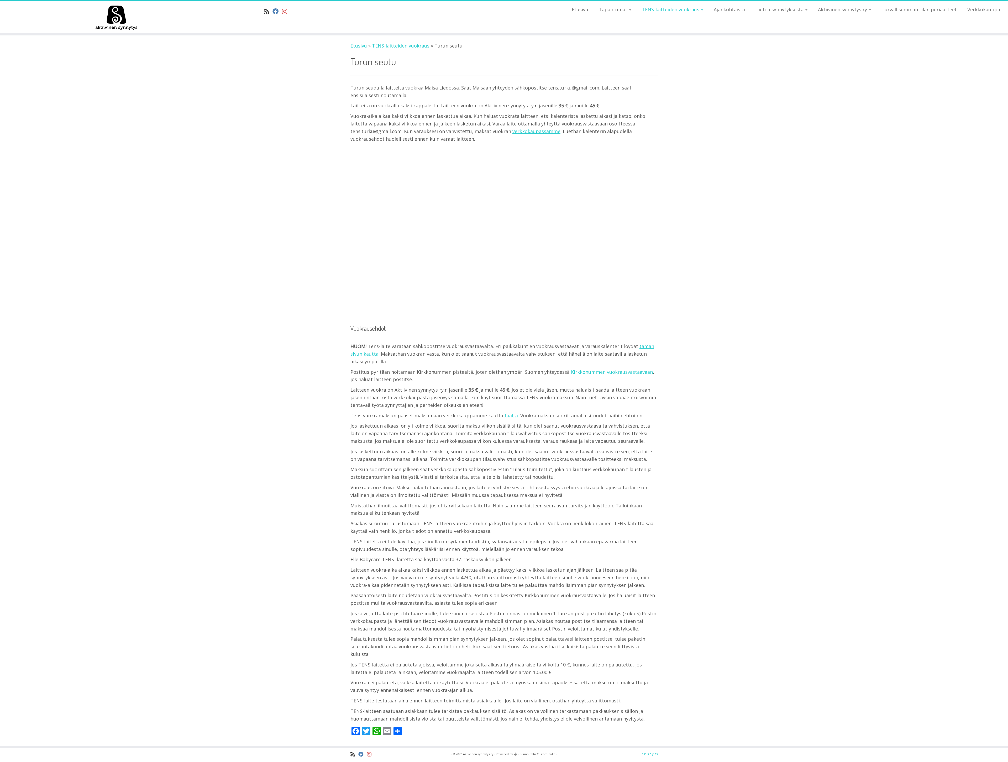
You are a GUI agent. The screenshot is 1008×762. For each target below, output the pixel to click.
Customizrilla (546, 754)
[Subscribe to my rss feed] (268, 11)
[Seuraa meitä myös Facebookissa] (277, 11)
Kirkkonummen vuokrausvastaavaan (612, 372)
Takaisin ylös (649, 754)
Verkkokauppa (983, 9)
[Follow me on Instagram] (286, 11)
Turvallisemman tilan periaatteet (919, 9)
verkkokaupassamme (536, 131)
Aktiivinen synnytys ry (843, 9)
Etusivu (580, 9)
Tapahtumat (614, 9)
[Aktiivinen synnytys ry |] (116, 17)
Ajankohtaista (729, 9)
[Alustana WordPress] (515, 753)
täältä (511, 415)
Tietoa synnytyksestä (780, 9)
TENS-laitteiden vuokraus (671, 9)
